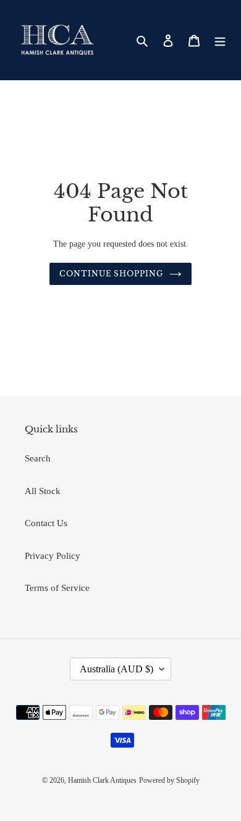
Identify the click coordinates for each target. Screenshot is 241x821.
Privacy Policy (52, 556)
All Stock (43, 491)
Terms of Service (57, 588)
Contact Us (46, 523)
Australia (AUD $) (116, 669)
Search (38, 458)
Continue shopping (111, 273)
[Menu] (220, 40)
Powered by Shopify (169, 780)
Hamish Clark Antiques (102, 780)
